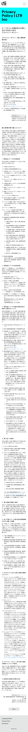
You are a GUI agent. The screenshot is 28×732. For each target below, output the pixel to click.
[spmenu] (24, 4)
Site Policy (5, 723)
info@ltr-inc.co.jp (16, 106)
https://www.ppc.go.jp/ (14, 494)
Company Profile (7, 718)
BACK (14, 709)
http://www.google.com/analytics (15, 657)
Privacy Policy (6, 721)
